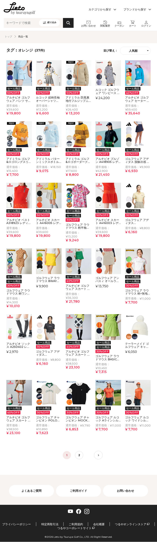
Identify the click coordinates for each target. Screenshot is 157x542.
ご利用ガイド (78, 491)
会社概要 (99, 524)
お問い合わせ (125, 491)
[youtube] (70, 511)
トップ (8, 36)
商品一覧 (23, 36)
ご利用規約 (76, 524)
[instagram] (86, 511)
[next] (98, 455)
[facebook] (78, 511)
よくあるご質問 (31, 491)
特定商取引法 (49, 524)
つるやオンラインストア (130, 524)
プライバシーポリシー (16, 524)
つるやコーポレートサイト (74, 528)
